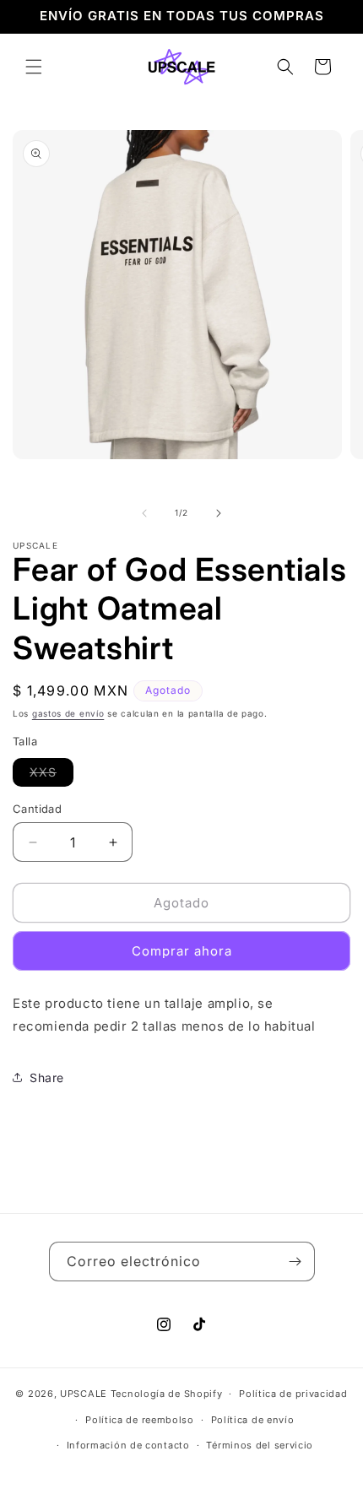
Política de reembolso (139, 1420)
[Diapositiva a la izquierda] (144, 513)
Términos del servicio (259, 1445)
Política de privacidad (293, 1394)
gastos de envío (68, 713)
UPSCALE (83, 1394)
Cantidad (37, 808)
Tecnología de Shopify (167, 1394)
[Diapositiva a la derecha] (218, 513)
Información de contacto (128, 1445)
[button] (33, 66)
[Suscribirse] (295, 1261)
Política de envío (253, 1420)
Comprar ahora (182, 951)
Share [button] (47, 1077)
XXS (51, 775)
